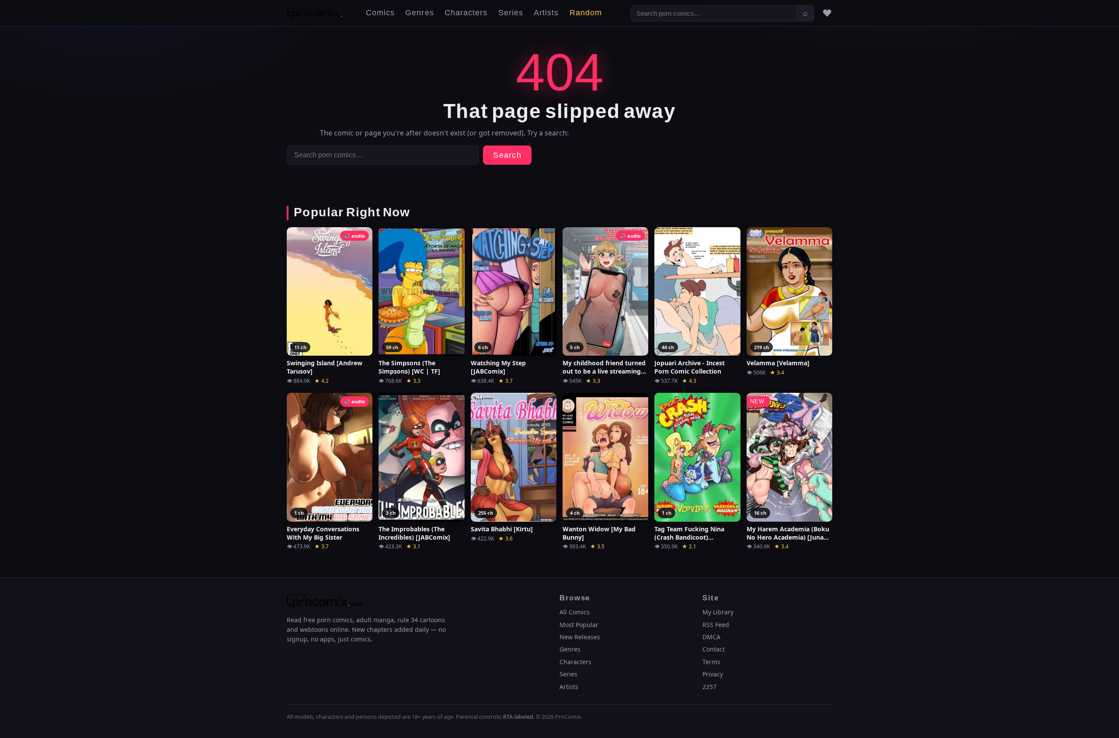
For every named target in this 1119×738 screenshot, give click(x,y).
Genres (419, 12)
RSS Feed (715, 624)
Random (586, 12)
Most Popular (579, 624)
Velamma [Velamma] (778, 363)
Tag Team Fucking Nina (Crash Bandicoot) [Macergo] (689, 533)
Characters (466, 12)
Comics (380, 12)
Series (510, 12)
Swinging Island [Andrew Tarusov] (324, 367)
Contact (713, 649)
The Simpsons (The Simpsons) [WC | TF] (409, 367)
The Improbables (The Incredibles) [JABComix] (414, 533)
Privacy (712, 674)
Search (507, 155)
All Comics (575, 612)
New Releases (580, 637)
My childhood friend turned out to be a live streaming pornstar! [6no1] (604, 367)
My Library (717, 612)
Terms (711, 662)
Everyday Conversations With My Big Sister (323, 533)
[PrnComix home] (320, 13)
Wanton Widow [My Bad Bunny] (599, 533)
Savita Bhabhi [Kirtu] (502, 529)
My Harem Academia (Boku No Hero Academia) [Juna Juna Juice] (788, 533)
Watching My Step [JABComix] (498, 367)
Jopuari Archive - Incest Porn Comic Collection (689, 367)
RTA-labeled (518, 717)
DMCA (711, 637)
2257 (709, 687)
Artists (546, 12)
